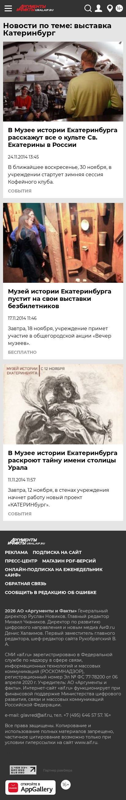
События (19, 191)
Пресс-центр (21, 561)
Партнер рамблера (57, 770)
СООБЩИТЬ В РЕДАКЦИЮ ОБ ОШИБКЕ (50, 592)
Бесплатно (22, 352)
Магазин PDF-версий (69, 561)
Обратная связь (25, 583)
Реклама (16, 552)
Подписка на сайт (57, 552)
